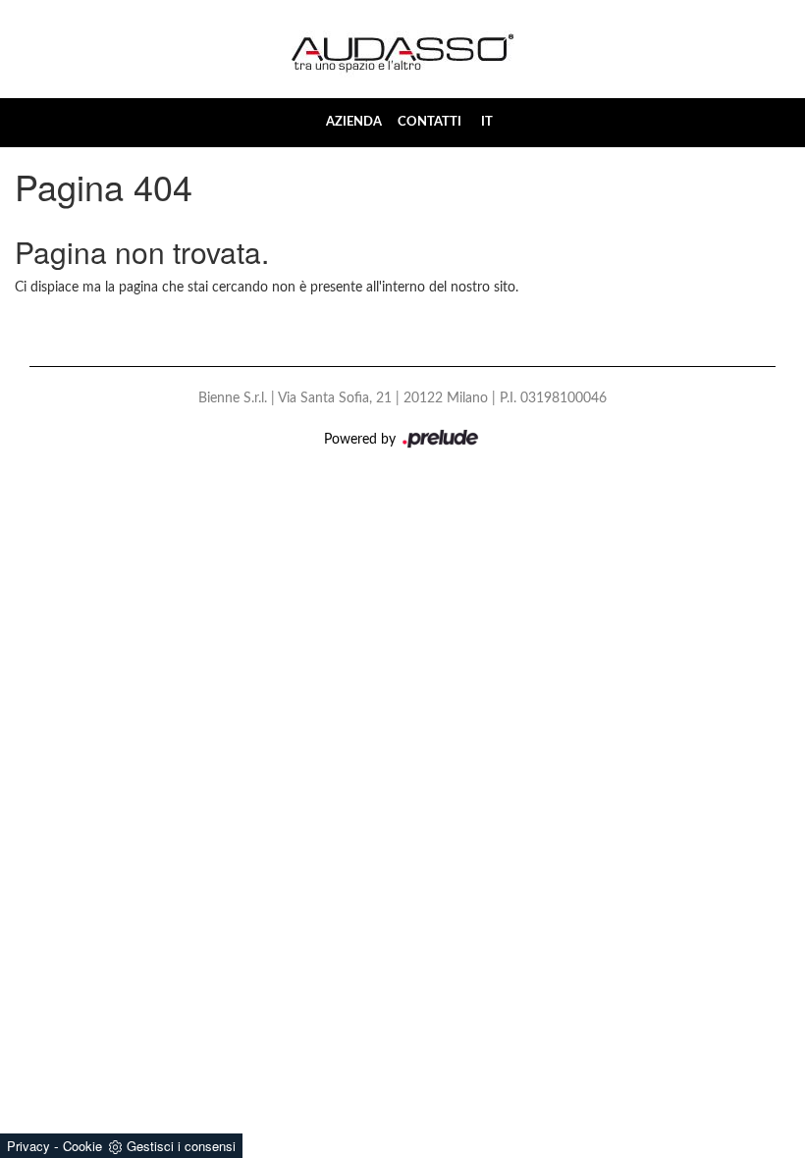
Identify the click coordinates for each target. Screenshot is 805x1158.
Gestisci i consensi (181, 1145)
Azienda (354, 122)
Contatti (429, 122)
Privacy (28, 1145)
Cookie (82, 1145)
